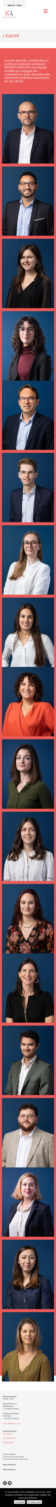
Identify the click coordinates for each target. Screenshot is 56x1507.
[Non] (52, 1497)
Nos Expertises (9, 1438)
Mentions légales (9, 1454)
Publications (8, 1442)
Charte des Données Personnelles (15, 1459)
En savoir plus (34, 1502)
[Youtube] (10, 1483)
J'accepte (19, 1502)
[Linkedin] (5, 1483)
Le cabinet (7, 1433)
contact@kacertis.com (12, 1423)
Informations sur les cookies (13, 1457)
